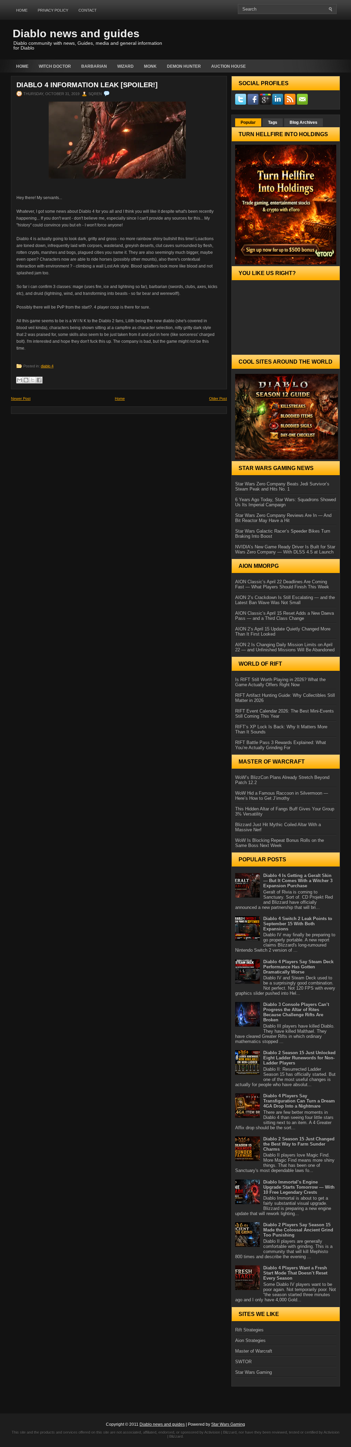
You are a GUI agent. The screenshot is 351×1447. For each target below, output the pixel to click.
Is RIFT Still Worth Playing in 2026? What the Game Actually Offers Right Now (280, 682)
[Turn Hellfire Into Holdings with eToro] (285, 204)
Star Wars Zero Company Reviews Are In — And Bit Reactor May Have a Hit (283, 518)
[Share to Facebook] (39, 380)
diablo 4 (47, 366)
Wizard (125, 66)
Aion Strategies (250, 1340)
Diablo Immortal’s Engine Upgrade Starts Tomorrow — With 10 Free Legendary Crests (299, 1187)
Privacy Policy (53, 10)
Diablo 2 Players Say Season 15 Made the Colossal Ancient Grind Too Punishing (298, 1230)
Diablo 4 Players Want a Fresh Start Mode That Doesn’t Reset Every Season (295, 1273)
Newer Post (21, 398)
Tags (272, 122)
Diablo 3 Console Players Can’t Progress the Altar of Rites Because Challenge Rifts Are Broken (296, 1012)
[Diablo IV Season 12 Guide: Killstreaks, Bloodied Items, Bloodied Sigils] (285, 416)
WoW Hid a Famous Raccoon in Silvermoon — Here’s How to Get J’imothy (281, 796)
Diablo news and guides (76, 33)
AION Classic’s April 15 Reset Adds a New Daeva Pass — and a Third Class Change (284, 616)
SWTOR (243, 1361)
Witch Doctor (55, 66)
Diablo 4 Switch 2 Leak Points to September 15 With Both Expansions (297, 923)
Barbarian (94, 66)
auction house (228, 66)
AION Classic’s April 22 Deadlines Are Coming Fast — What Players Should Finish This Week (282, 584)
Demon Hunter (184, 66)
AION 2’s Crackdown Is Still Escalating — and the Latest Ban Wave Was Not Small (285, 600)
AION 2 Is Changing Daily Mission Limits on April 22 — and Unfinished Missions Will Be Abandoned (285, 647)
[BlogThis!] (26, 380)
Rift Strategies (249, 1329)
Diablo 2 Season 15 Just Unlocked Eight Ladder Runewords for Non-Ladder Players (299, 1058)
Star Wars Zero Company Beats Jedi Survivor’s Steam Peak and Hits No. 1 (282, 486)
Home (21, 10)
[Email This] (19, 380)
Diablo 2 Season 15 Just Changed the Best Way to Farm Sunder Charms (299, 1144)
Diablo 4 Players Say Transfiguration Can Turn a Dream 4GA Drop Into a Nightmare (299, 1101)
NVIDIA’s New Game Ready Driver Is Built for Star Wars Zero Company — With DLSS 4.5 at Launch (285, 549)
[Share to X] (32, 380)
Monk (150, 66)
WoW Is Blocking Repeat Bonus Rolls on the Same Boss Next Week (279, 843)
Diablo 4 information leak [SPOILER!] (87, 84)
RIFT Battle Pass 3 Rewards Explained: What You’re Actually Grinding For (280, 745)
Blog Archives (303, 122)
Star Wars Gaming (253, 1372)
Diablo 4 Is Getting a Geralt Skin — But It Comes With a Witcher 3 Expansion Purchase (297, 880)
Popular (248, 122)
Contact (87, 10)
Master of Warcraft (253, 1351)
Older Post (218, 398)
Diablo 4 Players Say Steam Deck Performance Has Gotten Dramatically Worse (298, 967)
